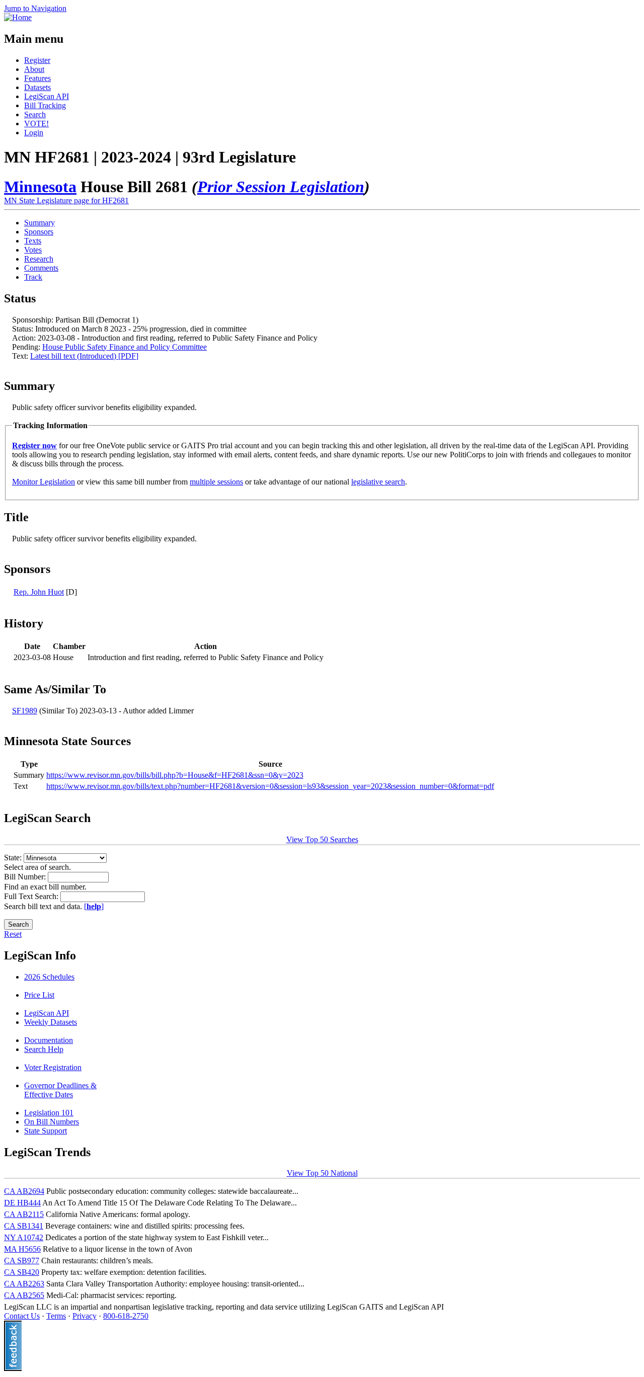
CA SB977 (21, 1260)
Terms (56, 1316)
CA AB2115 (24, 1214)
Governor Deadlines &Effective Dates (60, 1090)
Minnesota (40, 187)
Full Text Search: (32, 896)
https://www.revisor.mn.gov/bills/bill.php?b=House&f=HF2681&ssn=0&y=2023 (174, 775)
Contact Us (22, 1316)
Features (37, 78)
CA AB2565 (24, 1295)
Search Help (43, 1049)
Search (35, 114)
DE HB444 (22, 1202)
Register (37, 60)
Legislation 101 (48, 1112)
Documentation (48, 1040)
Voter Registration (53, 1067)
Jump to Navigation (35, 8)
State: (14, 857)
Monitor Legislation (43, 481)
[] (94, 906)
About (34, 69)
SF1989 (24, 710)
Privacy (84, 1316)
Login (33, 132)
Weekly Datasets (50, 1022)
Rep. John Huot (39, 592)
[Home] (18, 17)
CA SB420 (21, 1272)
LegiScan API (46, 96)
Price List (39, 995)
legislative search (378, 481)
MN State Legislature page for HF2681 (66, 200)
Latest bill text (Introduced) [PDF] (84, 356)
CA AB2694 (24, 1191)
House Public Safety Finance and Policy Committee (124, 347)
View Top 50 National (322, 1173)
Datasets (37, 87)
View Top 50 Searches (322, 839)
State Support (45, 1130)
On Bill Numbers (51, 1121)
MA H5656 (22, 1249)
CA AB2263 (24, 1283)
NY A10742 (23, 1237)
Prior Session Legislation (280, 187)
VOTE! (36, 123)
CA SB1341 (23, 1226)
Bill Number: (26, 876)
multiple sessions (216, 481)
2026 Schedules (49, 977)
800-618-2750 (125, 1316)
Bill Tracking (45, 105)
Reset (13, 934)
